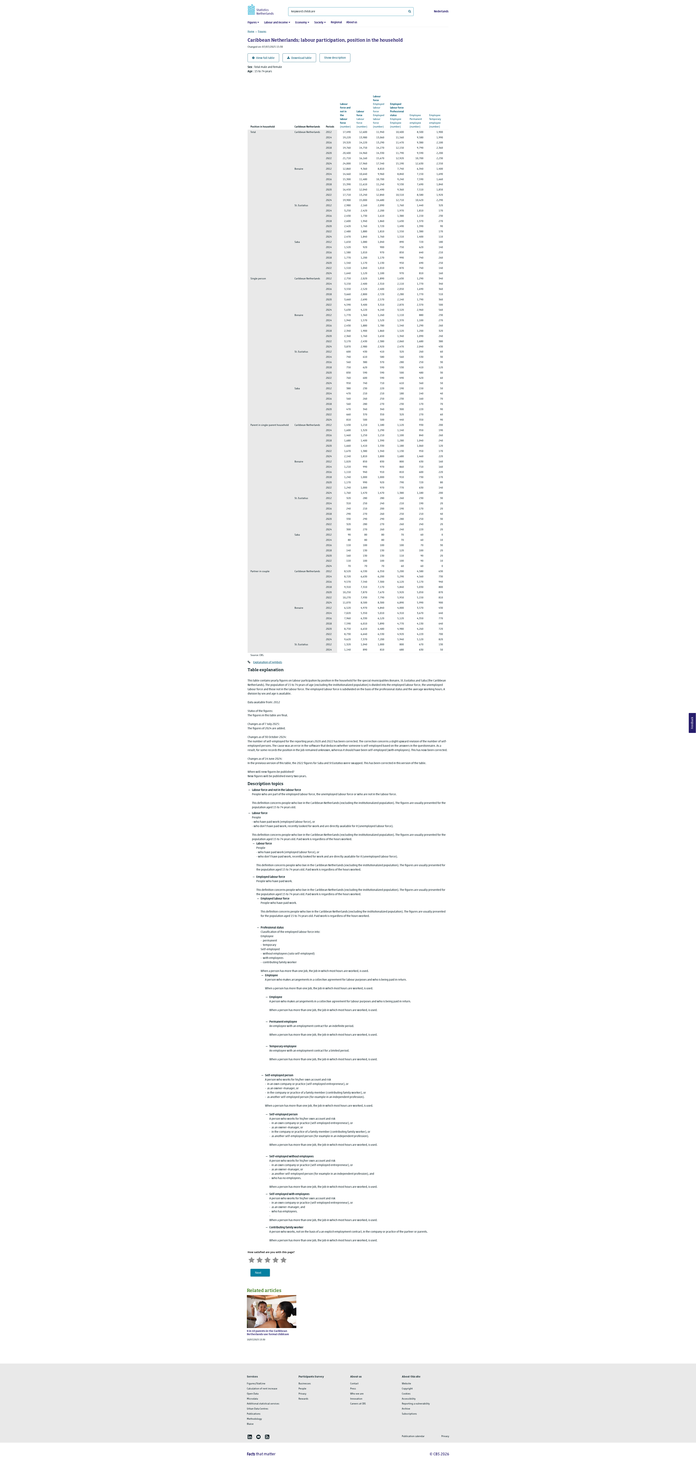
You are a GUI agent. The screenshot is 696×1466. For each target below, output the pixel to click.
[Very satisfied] (283, 1259)
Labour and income (276, 22)
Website (406, 1384)
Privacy (302, 1394)
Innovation (356, 1399)
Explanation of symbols (267, 662)
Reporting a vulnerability (416, 1404)
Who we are (357, 1394)
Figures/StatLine (256, 1384)
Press (353, 1389)
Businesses (305, 1384)
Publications (253, 1414)
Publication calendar (413, 1436)
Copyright (407, 1389)
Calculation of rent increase (262, 1389)
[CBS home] (264, 9)
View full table (265, 58)
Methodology (254, 1419)
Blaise (250, 1424)
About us (351, 22)
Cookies (406, 1394)
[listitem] (250, 1437)
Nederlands (441, 11)
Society (318, 22)
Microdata (252, 1399)
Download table (301, 58)
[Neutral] (268, 1259)
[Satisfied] (275, 1259)
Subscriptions (409, 1414)
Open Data (252, 1394)
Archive (406, 1409)
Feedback (692, 723)
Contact (354, 1384)
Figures (252, 22)
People (302, 1389)
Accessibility (409, 1399)
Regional (336, 22)
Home (251, 31)
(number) (345, 115)
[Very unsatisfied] (252, 1259)
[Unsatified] (260, 1259)
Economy (301, 22)
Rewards (303, 1399)
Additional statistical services (263, 1404)
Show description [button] (335, 57)
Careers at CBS (358, 1404)
